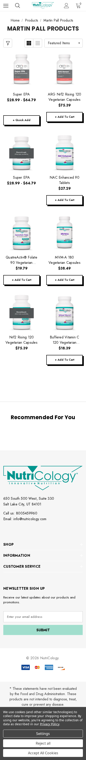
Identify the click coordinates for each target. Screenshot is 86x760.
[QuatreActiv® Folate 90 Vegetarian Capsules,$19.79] (21, 233)
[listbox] (63, 43)
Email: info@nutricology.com (25, 518)
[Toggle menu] (5, 5)
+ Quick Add (21, 120)
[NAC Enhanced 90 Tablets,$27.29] (64, 153)
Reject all (43, 743)
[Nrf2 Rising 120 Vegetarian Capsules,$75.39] (21, 312)
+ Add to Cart (64, 117)
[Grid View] (28, 43)
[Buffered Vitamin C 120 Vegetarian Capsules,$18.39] (64, 312)
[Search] (17, 5)
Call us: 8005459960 (20, 513)
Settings (43, 733)
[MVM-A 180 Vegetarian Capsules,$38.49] (64, 233)
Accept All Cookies (43, 753)
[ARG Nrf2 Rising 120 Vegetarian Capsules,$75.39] (64, 69)
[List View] (37, 43)
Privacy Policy (49, 724)
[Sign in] (66, 5)
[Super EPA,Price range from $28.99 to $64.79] (21, 69)
